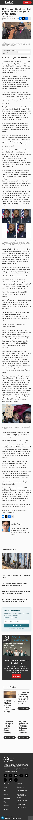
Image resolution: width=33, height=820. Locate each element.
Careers (19, 783)
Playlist (5, 802)
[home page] (9, 3)
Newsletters (7, 809)
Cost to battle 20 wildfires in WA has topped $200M (16, 576)
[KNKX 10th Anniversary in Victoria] (16, 646)
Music (8, 617)
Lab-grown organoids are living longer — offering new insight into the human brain (23, 727)
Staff (5, 790)
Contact (6, 787)
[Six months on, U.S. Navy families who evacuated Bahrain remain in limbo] (10, 694)
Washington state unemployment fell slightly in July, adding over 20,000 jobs (16, 592)
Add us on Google (24, 52)
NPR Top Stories (10, 541)
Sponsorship (20, 787)
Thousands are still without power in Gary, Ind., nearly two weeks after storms (23, 697)
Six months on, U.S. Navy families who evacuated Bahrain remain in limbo (9, 706)
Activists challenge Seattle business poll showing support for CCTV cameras (15, 600)
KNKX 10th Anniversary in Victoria (17, 661)
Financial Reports (22, 790)
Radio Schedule (8, 798)
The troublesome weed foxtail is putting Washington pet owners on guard (14, 584)
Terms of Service (22, 800)
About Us (6, 783)
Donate (27, 2)
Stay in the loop (16, 625)
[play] (3, 818)
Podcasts (6, 805)
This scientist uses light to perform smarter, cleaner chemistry (9, 727)
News (15, 617)
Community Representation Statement (21, 796)
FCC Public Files (21, 807)
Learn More (16, 676)
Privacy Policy (21, 628)
